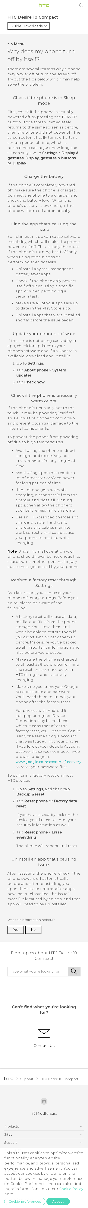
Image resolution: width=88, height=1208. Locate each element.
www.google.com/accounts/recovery (48, 762)
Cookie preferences (25, 1202)
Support (27, 1079)
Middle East (46, 1114)
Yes (15, 930)
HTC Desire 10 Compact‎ (59, 1079)
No (33, 930)
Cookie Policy (71, 1189)
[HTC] (44, 5)
